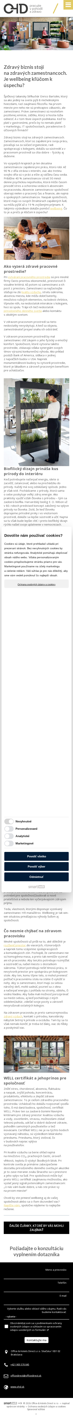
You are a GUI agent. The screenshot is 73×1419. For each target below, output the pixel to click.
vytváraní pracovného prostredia (29, 277)
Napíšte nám (12, 1205)
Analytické (22, 836)
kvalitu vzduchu (31, 292)
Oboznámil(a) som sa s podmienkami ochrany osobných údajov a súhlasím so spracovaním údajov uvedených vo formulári (36, 1326)
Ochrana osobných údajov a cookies (36, 584)
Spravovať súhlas (36, 1409)
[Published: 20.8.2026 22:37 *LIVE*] (20, 1403)
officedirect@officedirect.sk (25, 1375)
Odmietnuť (36, 876)
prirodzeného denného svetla (23, 311)
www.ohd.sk (17, 1386)
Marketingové (25, 843)
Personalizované (27, 828)
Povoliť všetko (36, 856)
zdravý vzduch (13, 1016)
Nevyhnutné (23, 821)
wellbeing (56, 208)
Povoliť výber (36, 866)
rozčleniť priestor (15, 945)
